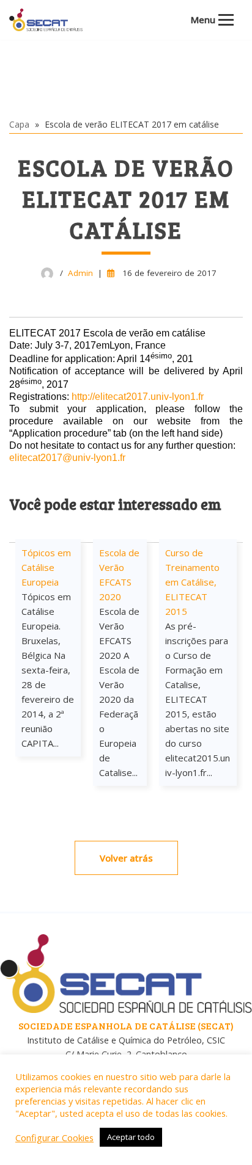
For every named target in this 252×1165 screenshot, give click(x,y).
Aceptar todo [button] (131, 1136)
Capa (19, 124)
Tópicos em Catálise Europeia (46, 567)
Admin (80, 272)
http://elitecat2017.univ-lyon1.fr (138, 396)
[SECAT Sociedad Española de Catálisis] (46, 20)
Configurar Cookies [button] (54, 1137)
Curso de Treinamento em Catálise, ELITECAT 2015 (192, 581)
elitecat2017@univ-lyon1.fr (67, 457)
